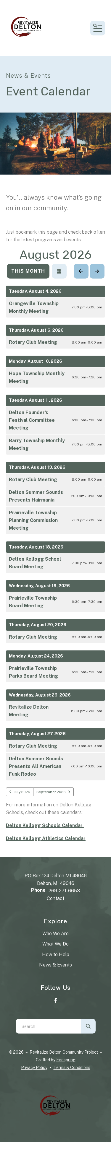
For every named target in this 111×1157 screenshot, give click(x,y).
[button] (97, 28)
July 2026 (22, 792)
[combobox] (48, 1026)
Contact (55, 898)
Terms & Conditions (72, 1067)
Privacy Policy (34, 1067)
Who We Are (55, 933)
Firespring (65, 1059)
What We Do (55, 944)
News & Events (55, 965)
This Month (28, 271)
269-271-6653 (64, 891)
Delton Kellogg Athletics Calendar (46, 838)
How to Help (55, 954)
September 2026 (51, 792)
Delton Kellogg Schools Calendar (45, 825)
